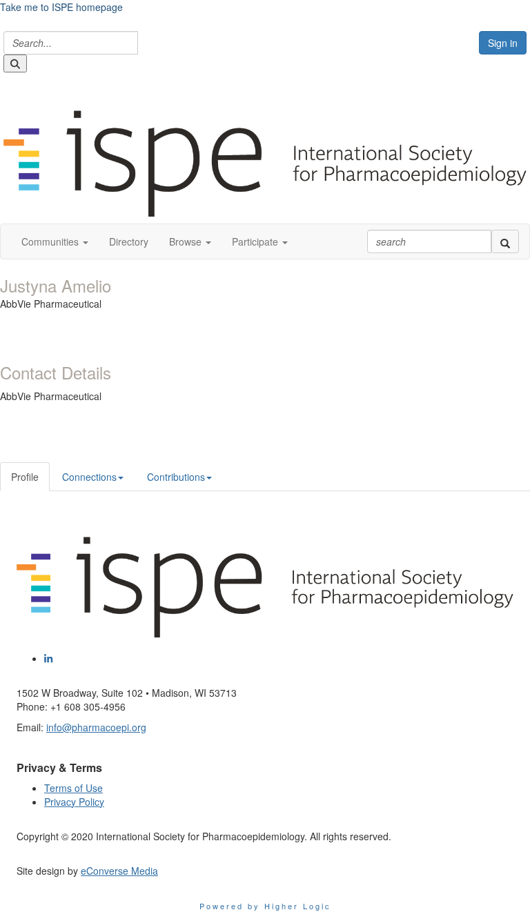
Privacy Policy (74, 802)
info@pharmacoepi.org (96, 727)
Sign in (503, 43)
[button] (55, 241)
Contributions (176, 477)
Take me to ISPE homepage (61, 7)
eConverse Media (119, 871)
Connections (89, 477)
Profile (25, 477)
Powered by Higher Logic (265, 905)
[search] (505, 241)
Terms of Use (73, 788)
